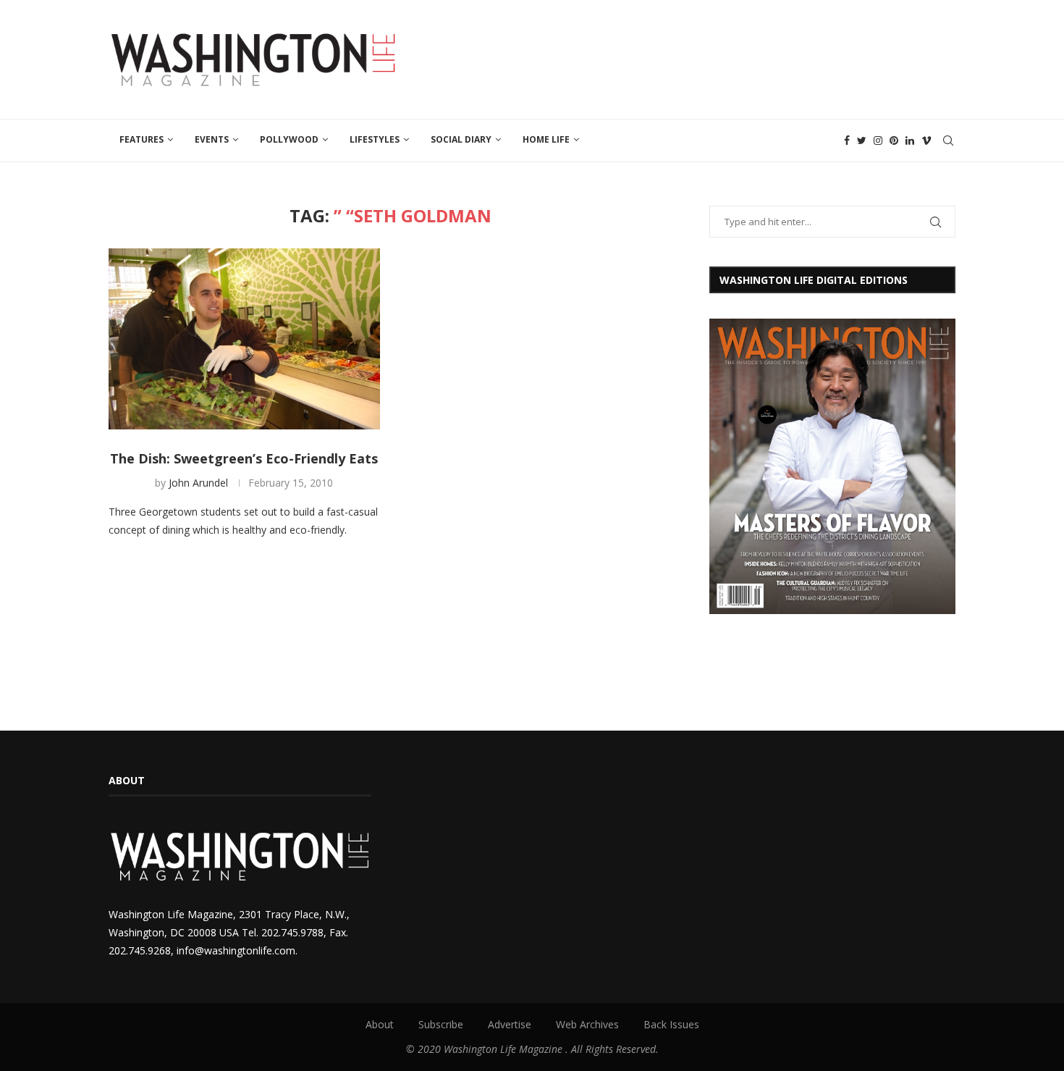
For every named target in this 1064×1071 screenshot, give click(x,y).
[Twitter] (861, 140)
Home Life (546, 139)
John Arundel (198, 483)
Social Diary (461, 139)
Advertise (509, 1024)
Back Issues (671, 1024)
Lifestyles (375, 139)
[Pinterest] (894, 140)
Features (141, 139)
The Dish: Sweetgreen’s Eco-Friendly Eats (244, 458)
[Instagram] (878, 140)
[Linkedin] (909, 140)
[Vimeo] (926, 140)
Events (212, 139)
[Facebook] (847, 140)
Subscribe (440, 1024)
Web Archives (587, 1024)
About (380, 1024)
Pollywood (289, 139)
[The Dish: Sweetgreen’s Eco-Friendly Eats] (244, 338)
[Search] (948, 140)
